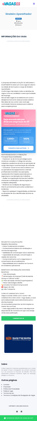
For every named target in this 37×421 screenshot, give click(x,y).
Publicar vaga (8, 391)
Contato (6, 385)
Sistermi (19, 25)
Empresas (7, 387)
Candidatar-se (18, 318)
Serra (19, 21)
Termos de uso (8, 393)
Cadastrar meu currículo (17, 148)
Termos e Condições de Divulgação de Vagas (19, 395)
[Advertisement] (18, 62)
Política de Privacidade (11, 389)
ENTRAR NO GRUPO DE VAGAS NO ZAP (19, 418)
